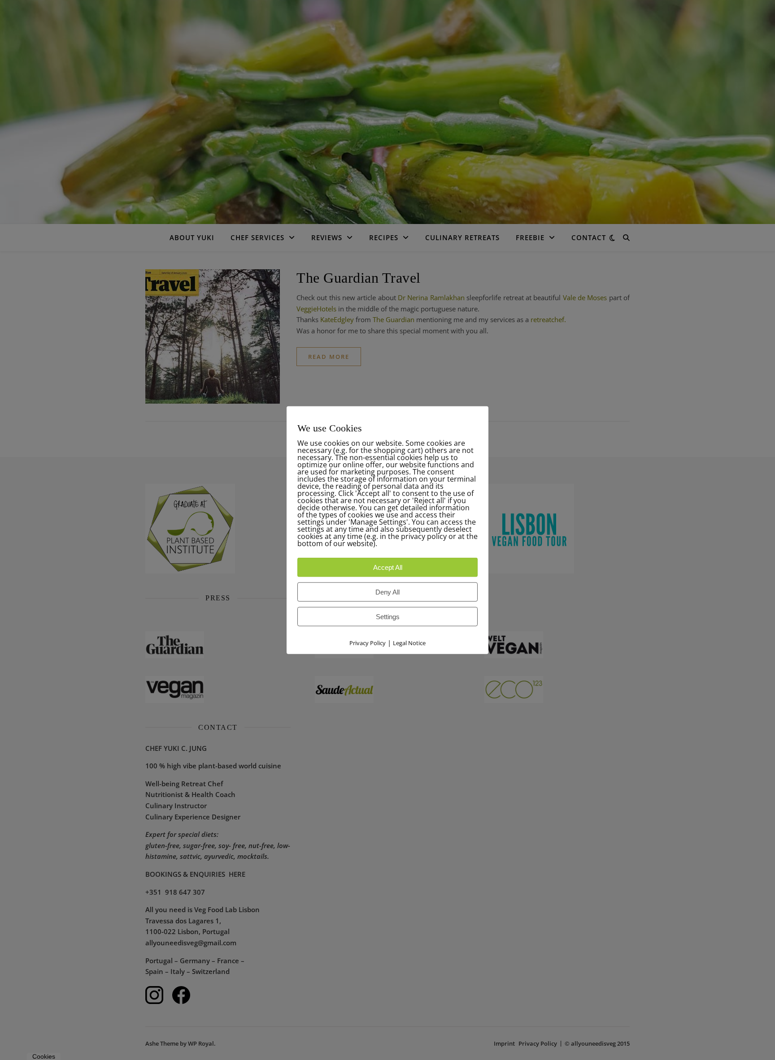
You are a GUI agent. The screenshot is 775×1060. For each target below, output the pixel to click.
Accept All (387, 567)
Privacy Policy (367, 643)
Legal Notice (409, 643)
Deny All (387, 592)
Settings (388, 616)
